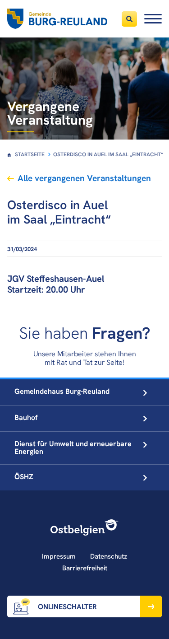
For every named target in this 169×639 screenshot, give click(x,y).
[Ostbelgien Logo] (85, 527)
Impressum (59, 556)
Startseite (30, 154)
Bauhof (26, 417)
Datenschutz (108, 556)
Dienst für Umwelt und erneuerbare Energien (73, 447)
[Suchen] (129, 19)
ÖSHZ (23, 476)
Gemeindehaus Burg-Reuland (62, 391)
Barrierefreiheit (84, 568)
